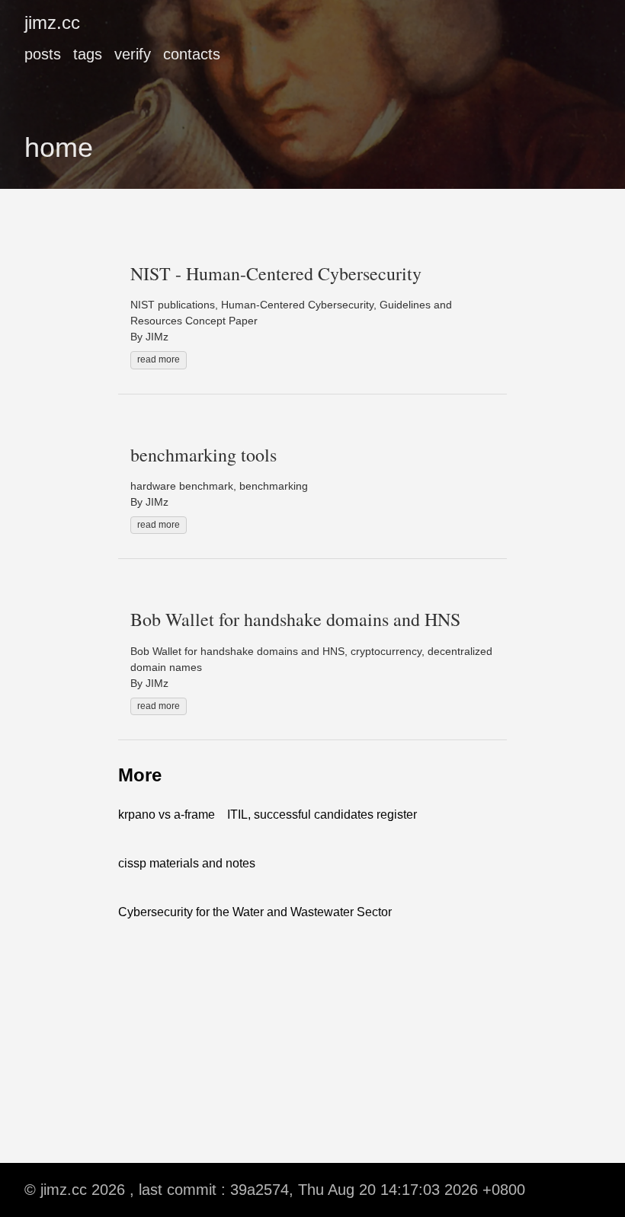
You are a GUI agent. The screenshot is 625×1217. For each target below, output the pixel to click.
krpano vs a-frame (166, 814)
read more (158, 359)
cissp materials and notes (186, 863)
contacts (191, 54)
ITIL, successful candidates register (322, 814)
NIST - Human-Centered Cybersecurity (275, 273)
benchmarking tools (203, 454)
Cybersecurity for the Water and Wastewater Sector (255, 912)
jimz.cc (52, 22)
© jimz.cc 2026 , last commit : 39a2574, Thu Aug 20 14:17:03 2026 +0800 (274, 1189)
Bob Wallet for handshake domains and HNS (295, 619)
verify (132, 54)
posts (42, 54)
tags (87, 54)
